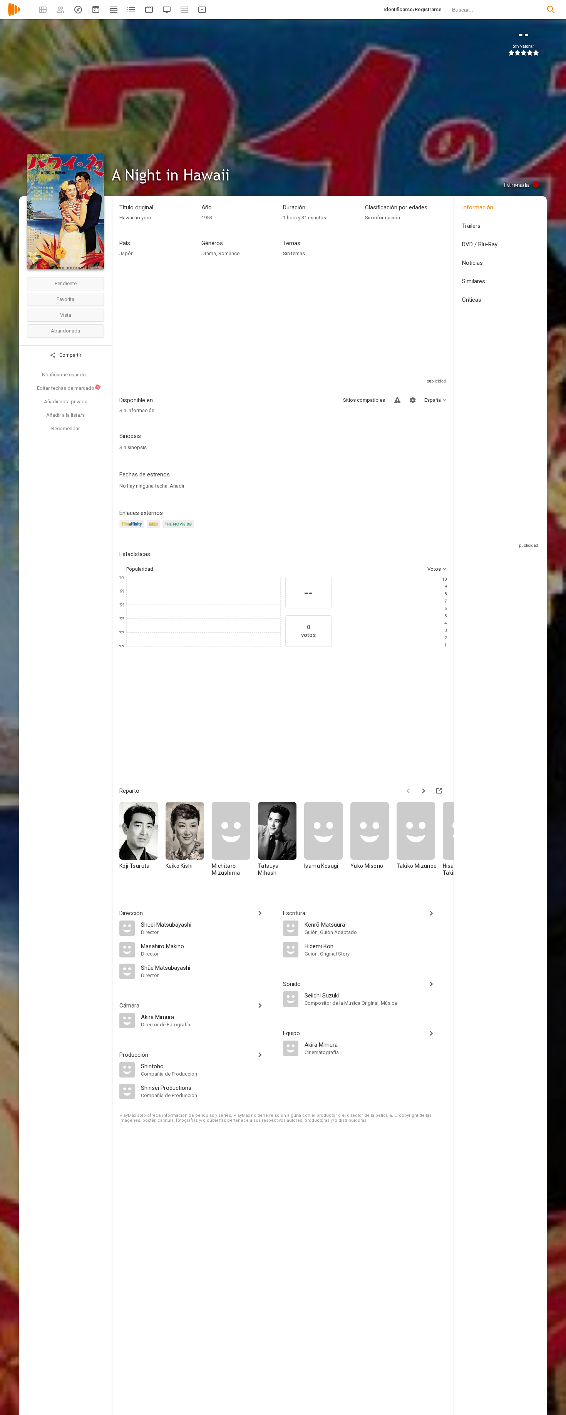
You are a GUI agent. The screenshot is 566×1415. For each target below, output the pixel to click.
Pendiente (66, 283)
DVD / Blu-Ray (479, 244)
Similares (473, 281)
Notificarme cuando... (65, 375)
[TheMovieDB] (179, 528)
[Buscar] (551, 9)
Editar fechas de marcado (68, 388)
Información (477, 207)
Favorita (65, 299)
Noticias (472, 262)
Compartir (69, 355)
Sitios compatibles (364, 400)
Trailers (471, 225)
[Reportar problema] (397, 400)
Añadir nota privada (65, 401)
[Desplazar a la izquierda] (408, 791)
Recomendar (65, 428)
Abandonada (65, 331)
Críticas (471, 299)
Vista (65, 315)
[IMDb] (154, 528)
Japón (126, 253)
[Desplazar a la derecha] (423, 791)
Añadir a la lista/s (65, 415)
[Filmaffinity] (133, 528)
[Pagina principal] (14, 14)
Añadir (177, 486)
